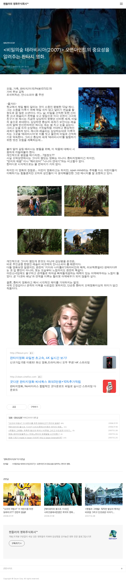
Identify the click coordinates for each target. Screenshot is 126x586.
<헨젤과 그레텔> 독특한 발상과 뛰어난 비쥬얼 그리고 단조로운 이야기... (40, 430)
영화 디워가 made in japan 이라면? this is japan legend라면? (35, 437)
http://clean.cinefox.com (23, 376)
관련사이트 (7, 568)
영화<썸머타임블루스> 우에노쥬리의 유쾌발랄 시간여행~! (34, 434)
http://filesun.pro (19, 352)
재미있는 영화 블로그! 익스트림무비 (17, 574)
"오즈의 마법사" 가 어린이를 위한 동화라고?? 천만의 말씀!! (34, 423)
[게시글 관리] (23, 407)
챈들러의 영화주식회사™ (15, 3)
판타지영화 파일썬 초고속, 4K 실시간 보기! (38, 358)
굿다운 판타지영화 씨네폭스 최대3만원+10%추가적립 (45, 381)
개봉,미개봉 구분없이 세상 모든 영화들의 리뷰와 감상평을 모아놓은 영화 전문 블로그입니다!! (50, 536)
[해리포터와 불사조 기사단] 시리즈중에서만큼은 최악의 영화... (35, 427)
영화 (10, 417)
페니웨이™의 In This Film (14, 579)
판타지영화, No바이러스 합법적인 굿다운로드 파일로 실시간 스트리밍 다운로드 (53, 387)
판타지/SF (18, 417)
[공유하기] (19, 407)
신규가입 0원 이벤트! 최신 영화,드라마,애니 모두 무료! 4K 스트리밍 (50, 362)
